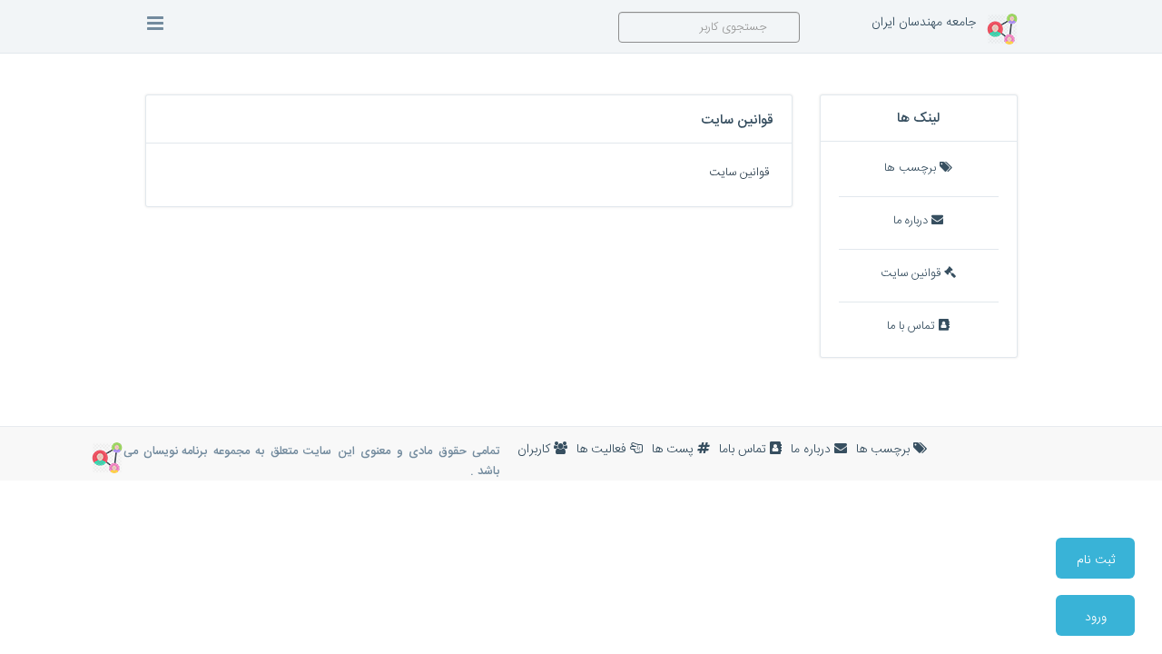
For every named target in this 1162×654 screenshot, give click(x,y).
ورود (1096, 618)
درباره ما (912, 221)
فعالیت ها (603, 450)
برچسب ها (912, 168)
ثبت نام (1096, 560)
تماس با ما (913, 326)
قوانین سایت (912, 273)
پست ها (674, 450)
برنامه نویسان (175, 451)
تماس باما (744, 450)
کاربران (535, 450)
